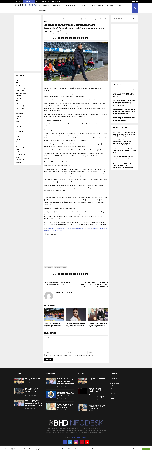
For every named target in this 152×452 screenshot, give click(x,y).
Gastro (18, 103)
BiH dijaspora (43, 5)
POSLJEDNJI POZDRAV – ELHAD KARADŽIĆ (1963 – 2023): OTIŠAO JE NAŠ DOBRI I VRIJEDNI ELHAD (94, 284)
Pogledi (18, 134)
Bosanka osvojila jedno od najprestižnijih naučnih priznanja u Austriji (65, 405)
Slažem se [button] (146, 449)
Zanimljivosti (20, 159)
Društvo (82, 5)
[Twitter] (70, 442)
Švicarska (57, 267)
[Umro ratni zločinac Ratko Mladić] (19, 381)
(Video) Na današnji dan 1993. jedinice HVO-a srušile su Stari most (124, 150)
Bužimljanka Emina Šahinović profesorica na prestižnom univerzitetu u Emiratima (122, 143)
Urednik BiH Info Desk (52, 33)
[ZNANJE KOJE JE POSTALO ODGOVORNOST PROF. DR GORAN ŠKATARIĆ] (82, 407)
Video (18, 157)
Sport (119, 5)
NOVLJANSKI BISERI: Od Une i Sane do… (51, 1)
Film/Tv (18, 98)
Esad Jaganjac (117, 163)
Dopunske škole (70, 5)
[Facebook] (65, 442)
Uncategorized (20, 154)
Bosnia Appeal (56, 5)
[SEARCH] (134, 18)
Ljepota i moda (21, 123)
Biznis (91, 5)
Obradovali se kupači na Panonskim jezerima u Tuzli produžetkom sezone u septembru (124, 118)
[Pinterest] (82, 442)
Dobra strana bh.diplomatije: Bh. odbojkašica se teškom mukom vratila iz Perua (76, 325)
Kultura (100, 5)
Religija (18, 141)
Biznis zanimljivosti (22, 88)
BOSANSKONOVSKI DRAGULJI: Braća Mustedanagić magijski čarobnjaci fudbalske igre (97, 325)
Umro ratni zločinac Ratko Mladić (123, 89)
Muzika (18, 129)
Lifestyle (110, 5)
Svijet (18, 149)
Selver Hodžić (49, 267)
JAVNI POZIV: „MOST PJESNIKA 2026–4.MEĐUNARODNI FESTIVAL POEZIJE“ (123, 94)
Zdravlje (18, 162)
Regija (18, 139)
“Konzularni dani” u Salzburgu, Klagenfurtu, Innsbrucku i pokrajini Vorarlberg (124, 134)
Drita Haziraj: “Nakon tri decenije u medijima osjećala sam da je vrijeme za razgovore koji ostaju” (124, 111)
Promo (18, 136)
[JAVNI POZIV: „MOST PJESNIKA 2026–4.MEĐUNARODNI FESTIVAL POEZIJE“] (19, 391)
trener (64, 267)
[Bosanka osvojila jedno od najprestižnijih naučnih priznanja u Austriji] (51, 406)
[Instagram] (76, 442)
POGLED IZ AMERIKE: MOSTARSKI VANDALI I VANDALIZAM (57, 283)
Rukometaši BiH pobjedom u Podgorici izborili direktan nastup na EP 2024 (52, 325)
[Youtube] (87, 442)
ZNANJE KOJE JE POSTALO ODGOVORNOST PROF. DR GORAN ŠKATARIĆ (97, 406)
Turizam (18, 152)
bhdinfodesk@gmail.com (79, 437)
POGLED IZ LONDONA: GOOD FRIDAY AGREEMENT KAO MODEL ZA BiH (123, 165)
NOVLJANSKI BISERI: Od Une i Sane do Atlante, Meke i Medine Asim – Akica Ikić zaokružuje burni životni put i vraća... (33, 404)
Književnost (19, 113)
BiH (17, 80)
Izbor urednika (20, 108)
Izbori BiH (19, 111)
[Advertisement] (76, 249)
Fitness (18, 100)
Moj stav (42, 10)
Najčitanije (19, 131)
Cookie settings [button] (135, 449)
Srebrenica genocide (22, 147)
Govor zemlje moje (22, 106)
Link (17, 121)
